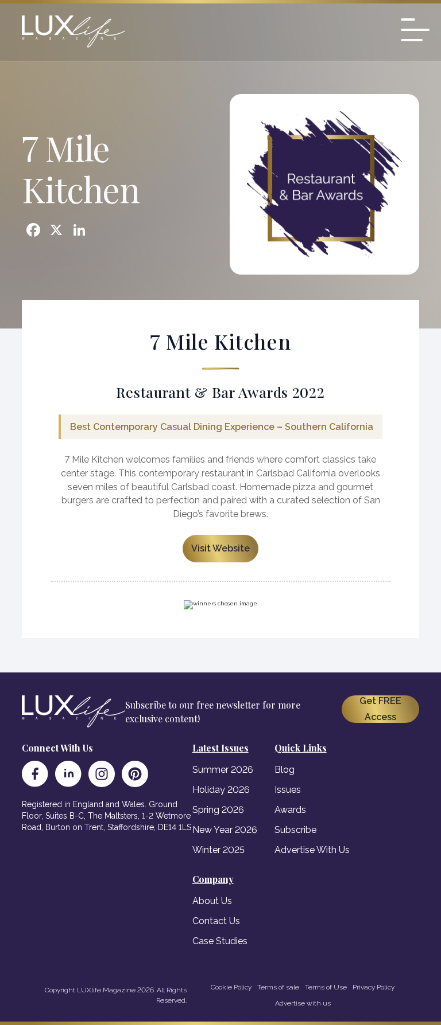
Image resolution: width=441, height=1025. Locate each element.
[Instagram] (101, 774)
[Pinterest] (135, 774)
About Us (212, 900)
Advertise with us (303, 1003)
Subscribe (295, 829)
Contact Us (216, 921)
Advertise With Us (312, 849)
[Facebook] (35, 774)
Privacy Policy (373, 987)
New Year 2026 (224, 829)
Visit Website (220, 548)
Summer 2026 (222, 769)
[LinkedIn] (68, 774)
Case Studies (219, 941)
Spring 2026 (218, 809)
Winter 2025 (218, 849)
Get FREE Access (380, 708)
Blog (284, 769)
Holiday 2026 (221, 789)
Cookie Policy (231, 987)
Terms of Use (326, 987)
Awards (290, 809)
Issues (287, 789)
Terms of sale (278, 987)
